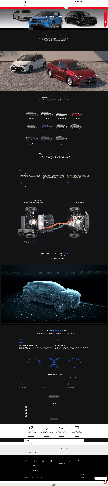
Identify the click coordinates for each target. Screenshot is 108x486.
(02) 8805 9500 (81, 3)
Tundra (43, 461)
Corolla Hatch (26, 460)
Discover (75, 5)
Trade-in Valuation (54, 483)
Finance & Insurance (60, 5)
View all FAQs (54, 418)
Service (48, 5)
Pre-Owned (61, 457)
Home (25, 6)
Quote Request (61, 464)
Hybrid (31, 443)
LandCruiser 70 (44, 460)
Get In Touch (76, 435)
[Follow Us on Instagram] (83, 474)
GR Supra (51, 462)
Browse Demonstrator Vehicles (62, 462)
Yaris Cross (34, 466)
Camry (25, 461)
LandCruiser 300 (35, 470)
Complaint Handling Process (48, 477)
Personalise (70, 5)
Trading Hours (34, 452)
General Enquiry (79, 460)
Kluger (34, 469)
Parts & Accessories (53, 5)
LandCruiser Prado (35, 462)
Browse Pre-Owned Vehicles (62, 459)
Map (30, 452)
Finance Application (54, 485)
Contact (79, 5)
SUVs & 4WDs (35, 457)
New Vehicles (29, 5)
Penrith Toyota (79, 1)
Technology (37, 443)
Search (83, 6)
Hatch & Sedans (27, 457)
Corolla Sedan (26, 462)
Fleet (66, 5)
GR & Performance (53, 457)
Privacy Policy (43, 477)
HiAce (42, 462)
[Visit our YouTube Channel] (81, 474)
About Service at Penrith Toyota (71, 461)
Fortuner (34, 465)
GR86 (51, 460)
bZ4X (34, 460)
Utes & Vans (44, 457)
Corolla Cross (35, 467)
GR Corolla (51, 461)
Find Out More (61, 435)
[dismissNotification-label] (106, 476)
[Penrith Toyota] (25, 2)
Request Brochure (31, 435)
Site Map (40, 477)
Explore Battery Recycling (54, 396)
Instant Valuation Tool (62, 463)
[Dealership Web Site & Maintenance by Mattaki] (82, 477)
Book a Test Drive (46, 435)
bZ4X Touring (35, 461)
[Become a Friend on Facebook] (80, 474)
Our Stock (31, 119)
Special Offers (43, 5)
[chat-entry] (105, 482)
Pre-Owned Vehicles (36, 5)
